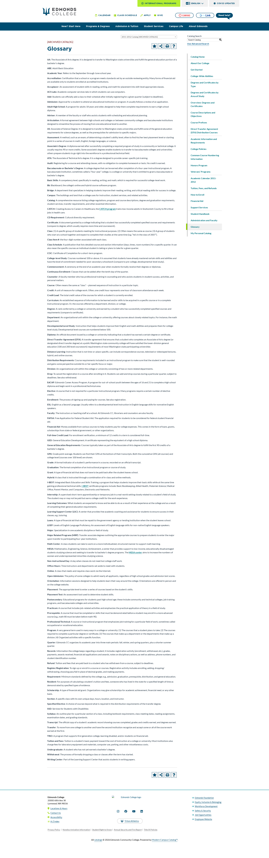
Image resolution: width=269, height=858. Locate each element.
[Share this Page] (161, 46)
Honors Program (199, 165)
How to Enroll (197, 194)
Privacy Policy (54, 829)
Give (160, 15)
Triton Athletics (132, 821)
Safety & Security (203, 810)
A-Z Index (54, 821)
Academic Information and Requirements (204, 141)
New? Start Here (71, 26)
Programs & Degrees (98, 26)
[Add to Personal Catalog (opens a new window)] (154, 46)
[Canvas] (184, 15)
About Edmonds (198, 26)
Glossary (195, 226)
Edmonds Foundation (204, 797)
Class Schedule (127, 15)
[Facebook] (125, 811)
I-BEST (85, 486)
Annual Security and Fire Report (128, 829)
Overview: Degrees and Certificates (202, 104)
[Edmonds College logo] (130, 799)
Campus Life (176, 26)
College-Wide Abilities (202, 76)
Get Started (196, 69)
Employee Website (203, 819)
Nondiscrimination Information (76, 829)
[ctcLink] (205, 15)
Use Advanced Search (198, 43)
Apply (147, 15)
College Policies (198, 149)
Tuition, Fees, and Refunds (204, 188)
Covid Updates (226, 3)
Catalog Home (198, 56)
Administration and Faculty (204, 220)
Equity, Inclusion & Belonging (208, 802)
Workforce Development (206, 806)
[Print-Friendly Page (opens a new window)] (167, 46)
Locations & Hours (58, 808)
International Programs (160, 3)
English (195, 3)
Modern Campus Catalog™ (165, 839)
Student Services (153, 26)
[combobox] (149, 36)
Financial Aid (197, 201)
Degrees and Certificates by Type (205, 84)
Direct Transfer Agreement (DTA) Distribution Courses (204, 131)
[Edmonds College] (59, 11)
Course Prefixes (199, 122)
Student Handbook (200, 214)
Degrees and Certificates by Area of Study (205, 94)
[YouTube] (133, 811)
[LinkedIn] (141, 811)
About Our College (200, 63)
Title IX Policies (150, 829)
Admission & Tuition (126, 26)
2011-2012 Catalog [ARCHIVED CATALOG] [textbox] (140, 37)
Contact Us (55, 813)
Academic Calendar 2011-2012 (203, 180)
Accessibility (56, 817)
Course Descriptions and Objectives (203, 114)
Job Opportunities (203, 815)
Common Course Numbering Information (205, 157)
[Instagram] (118, 811)
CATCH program (107, 208)
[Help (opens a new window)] (174, 46)
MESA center (135, 552)
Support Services (199, 207)
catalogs (98, 839)
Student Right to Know (102, 829)
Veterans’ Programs (200, 171)
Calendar (104, 15)
